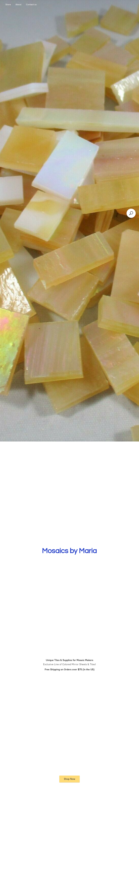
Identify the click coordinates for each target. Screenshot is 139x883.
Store (8, 4)
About (18, 4)
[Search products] (131, 213)
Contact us (31, 4)
